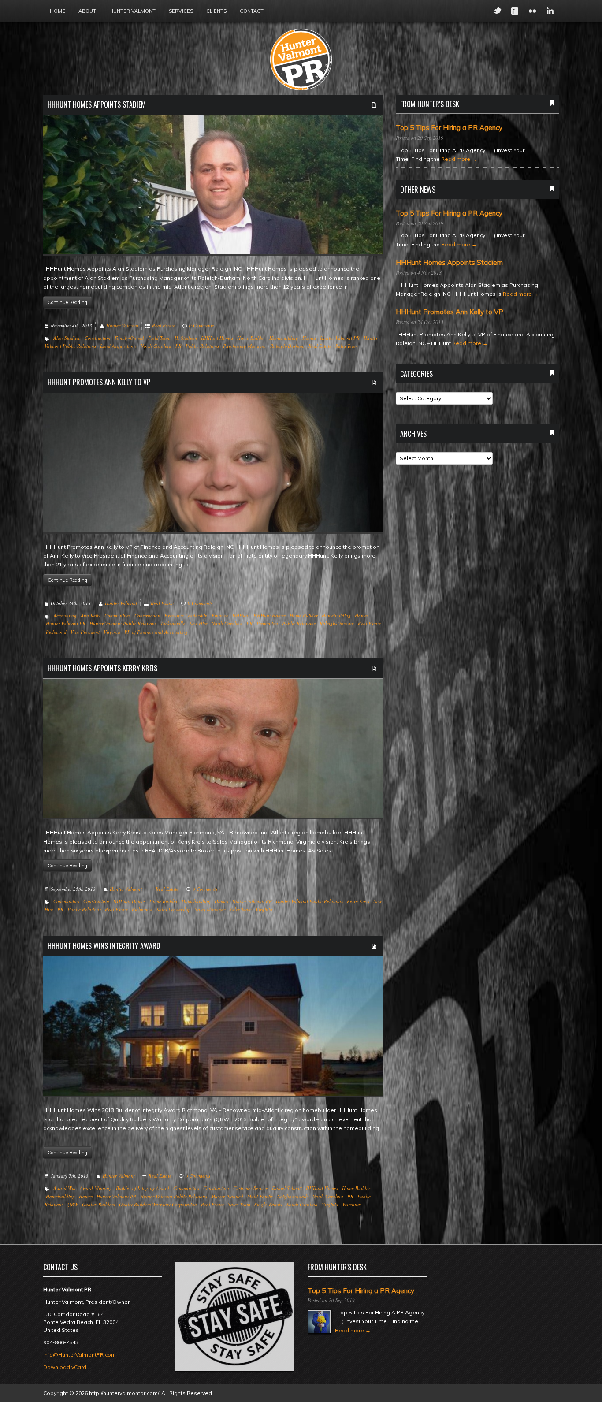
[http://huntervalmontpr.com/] (301, 57)
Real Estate (163, 325)
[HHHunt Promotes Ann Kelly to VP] (213, 464)
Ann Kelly (90, 615)
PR (178, 345)
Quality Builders (98, 1204)
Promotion (267, 623)
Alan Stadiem (67, 338)
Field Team (159, 338)
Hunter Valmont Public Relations (122, 623)
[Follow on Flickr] (532, 11)
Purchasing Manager (244, 345)
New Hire (198, 623)
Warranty (351, 1204)
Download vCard (64, 1367)
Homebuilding (283, 338)
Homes (309, 338)
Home (57, 11)
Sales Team (346, 345)
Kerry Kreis (358, 901)
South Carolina (302, 1204)
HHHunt (240, 615)
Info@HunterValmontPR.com (79, 1354)
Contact (252, 11)
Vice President (85, 631)
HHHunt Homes (217, 338)
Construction (98, 338)
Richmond (56, 631)
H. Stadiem (186, 338)
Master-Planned (227, 1196)
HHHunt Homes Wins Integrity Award (104, 946)
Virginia (112, 631)
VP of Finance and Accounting (156, 631)
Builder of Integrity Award (142, 1188)
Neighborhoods (292, 1196)
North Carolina (156, 345)
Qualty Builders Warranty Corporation (158, 1204)
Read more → (459, 159)
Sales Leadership (173, 909)
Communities (117, 615)
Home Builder (251, 338)
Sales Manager (210, 909)
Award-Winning (96, 1188)
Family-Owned (129, 338)
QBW (72, 1204)
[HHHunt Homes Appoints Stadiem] (213, 187)
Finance (220, 615)
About (87, 11)
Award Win (64, 1188)
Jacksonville (172, 623)
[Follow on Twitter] (497, 11)
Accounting (65, 615)
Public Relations (202, 345)
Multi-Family (260, 1196)
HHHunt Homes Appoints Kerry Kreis (102, 668)
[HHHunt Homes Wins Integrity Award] (213, 1028)
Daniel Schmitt (287, 1188)
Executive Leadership (186, 615)
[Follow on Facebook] (515, 11)
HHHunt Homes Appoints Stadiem (97, 104)
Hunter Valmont (132, 11)
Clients (216, 11)
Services (181, 11)
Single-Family (268, 1204)
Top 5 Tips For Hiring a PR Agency (449, 128)
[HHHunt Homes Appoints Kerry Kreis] (213, 750)
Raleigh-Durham (287, 345)
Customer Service (250, 1188)
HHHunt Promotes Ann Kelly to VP (99, 382)
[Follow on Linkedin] (550, 11)
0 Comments (201, 325)
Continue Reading (67, 302)
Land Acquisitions (118, 345)
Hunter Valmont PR (340, 338)
